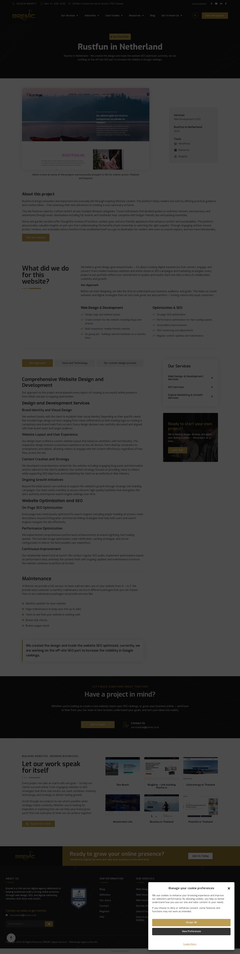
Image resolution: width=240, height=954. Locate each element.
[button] (229, 888)
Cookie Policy (189, 944)
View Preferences (191, 931)
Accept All (191, 922)
